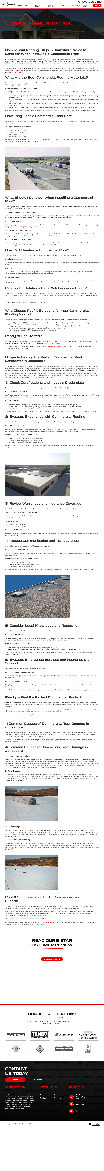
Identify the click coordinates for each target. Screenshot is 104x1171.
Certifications (9, 395)
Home (20, 5)
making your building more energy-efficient (24, 227)
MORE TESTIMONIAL (52, 959)
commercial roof (46, 740)
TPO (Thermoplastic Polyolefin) (17, 92)
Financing (65, 5)
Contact (97, 5)
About (27, 5)
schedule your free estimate (54, 346)
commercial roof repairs (52, 922)
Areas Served (85, 5)
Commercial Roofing (37, 5)
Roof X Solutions (84, 341)
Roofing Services (51, 5)
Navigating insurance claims (13, 685)
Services (59, 1095)
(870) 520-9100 (92, 2)
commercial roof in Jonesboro (15, 72)
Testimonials (76, 5)
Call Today (37, 1079)
